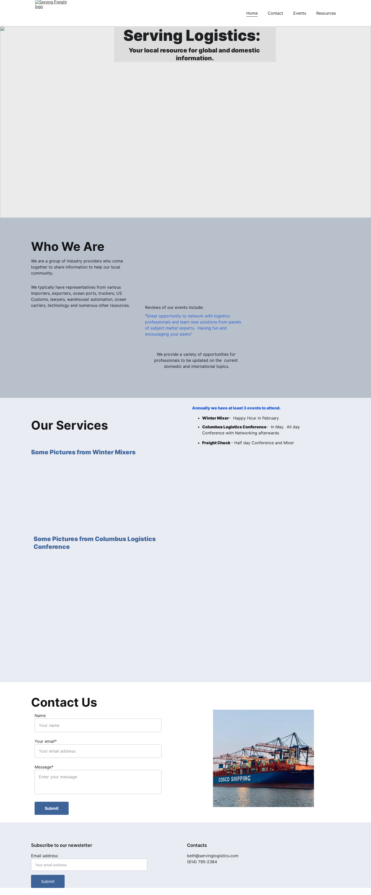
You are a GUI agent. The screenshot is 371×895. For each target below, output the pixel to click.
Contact (275, 13)
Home (252, 13)
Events (299, 13)
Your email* (46, 741)
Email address (44, 855)
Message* (44, 766)
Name (40, 715)
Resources (326, 13)
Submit (52, 808)
